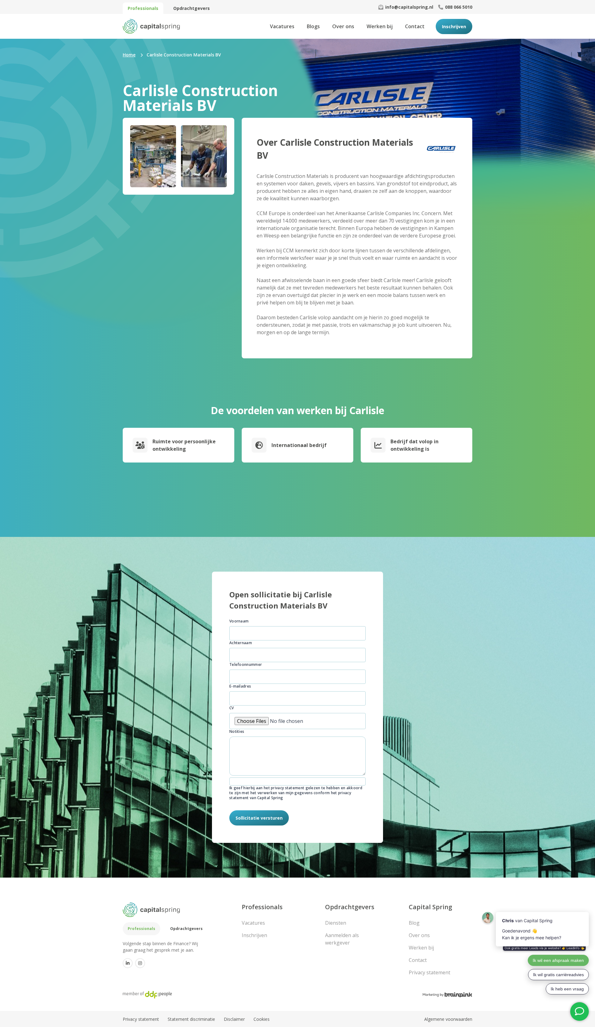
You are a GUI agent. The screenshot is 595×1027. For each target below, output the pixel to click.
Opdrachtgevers (191, 8)
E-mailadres (240, 686)
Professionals (143, 8)
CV (231, 708)
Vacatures (282, 26)
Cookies (261, 1019)
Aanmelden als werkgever (342, 939)
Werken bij (380, 26)
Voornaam (239, 621)
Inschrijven (454, 26)
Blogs (313, 26)
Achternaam (240, 642)
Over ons (343, 26)
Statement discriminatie (191, 1019)
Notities (236, 731)
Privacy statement (429, 972)
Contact (415, 26)
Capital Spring (430, 907)
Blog (414, 922)
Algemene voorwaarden (448, 1019)
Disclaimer (234, 1019)
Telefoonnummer (245, 664)
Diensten (335, 922)
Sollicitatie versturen (259, 818)
